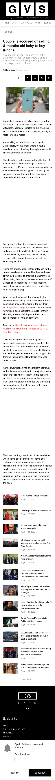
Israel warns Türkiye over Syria (34, 496)
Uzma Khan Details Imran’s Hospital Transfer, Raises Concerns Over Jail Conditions (34, 573)
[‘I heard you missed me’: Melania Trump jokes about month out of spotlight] (10, 590)
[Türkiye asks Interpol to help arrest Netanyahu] (10, 529)
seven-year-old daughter (15, 307)
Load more (26, 679)
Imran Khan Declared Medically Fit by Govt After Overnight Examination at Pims (36, 605)
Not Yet (15, 772)
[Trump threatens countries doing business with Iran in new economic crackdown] (10, 652)
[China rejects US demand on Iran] (10, 514)
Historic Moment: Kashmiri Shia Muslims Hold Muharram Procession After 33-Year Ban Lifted (26, 329)
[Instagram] (24, 703)
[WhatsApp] (42, 78)
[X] (35, 78)
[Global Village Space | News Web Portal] (27, 9)
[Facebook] (28, 78)
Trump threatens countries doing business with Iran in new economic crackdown (36, 651)
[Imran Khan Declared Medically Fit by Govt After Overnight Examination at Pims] (10, 606)
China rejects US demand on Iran (36, 510)
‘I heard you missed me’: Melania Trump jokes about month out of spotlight (35, 589)
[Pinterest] (29, 703)
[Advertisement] (27, 211)
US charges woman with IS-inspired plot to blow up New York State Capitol (36, 543)
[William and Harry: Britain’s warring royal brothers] (10, 559)
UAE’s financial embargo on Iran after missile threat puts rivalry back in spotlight (35, 636)
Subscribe (40, 772)
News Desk (10, 70)
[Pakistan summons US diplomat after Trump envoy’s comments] (10, 668)
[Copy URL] (49, 78)
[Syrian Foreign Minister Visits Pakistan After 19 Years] (10, 622)
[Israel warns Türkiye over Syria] (10, 499)
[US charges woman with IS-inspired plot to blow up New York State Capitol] (10, 543)
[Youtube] (27, 708)
